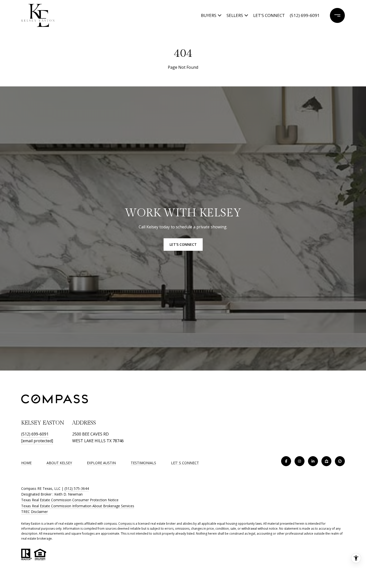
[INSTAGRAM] (300, 461)
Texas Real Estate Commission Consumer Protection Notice (70, 500)
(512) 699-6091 (305, 15)
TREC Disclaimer (34, 511)
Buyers (208, 15)
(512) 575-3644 (76, 488)
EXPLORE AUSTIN (101, 462)
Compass (125, 523)
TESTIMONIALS (143, 462)
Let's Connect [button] (183, 244)
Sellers (235, 15)
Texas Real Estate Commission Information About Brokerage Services (77, 506)
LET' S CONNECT (185, 463)
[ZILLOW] (326, 461)
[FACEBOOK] (286, 461)
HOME (26, 462)
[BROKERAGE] (340, 461)
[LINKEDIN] (313, 461)
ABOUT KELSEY (59, 462)
